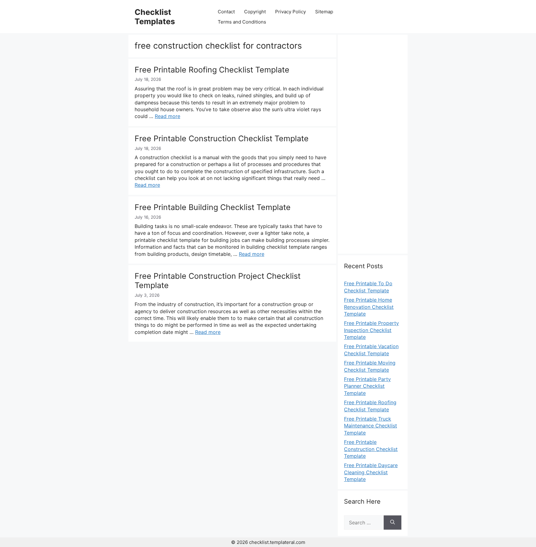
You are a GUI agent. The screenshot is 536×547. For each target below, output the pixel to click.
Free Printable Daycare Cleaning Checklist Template (371, 472)
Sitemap (324, 12)
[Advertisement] (372, 148)
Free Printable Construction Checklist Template (222, 138)
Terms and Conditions (242, 22)
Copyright (255, 12)
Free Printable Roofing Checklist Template (212, 69)
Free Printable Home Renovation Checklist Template (369, 307)
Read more (167, 116)
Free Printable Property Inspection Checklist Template (371, 330)
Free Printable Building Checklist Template (213, 207)
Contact (226, 12)
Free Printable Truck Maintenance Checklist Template (370, 426)
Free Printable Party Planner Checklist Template (367, 386)
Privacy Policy (290, 12)
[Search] (392, 522)
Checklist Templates (155, 16)
